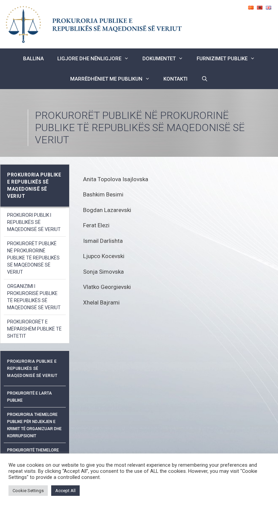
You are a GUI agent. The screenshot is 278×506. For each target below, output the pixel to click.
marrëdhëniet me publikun (106, 79)
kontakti (175, 79)
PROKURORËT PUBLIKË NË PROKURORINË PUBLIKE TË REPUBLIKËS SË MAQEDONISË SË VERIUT (33, 258)
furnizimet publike (222, 59)
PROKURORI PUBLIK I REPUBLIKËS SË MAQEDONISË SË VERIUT (34, 222)
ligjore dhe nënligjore (89, 59)
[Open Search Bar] (204, 79)
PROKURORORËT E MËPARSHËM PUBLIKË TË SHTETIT (34, 329)
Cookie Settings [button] (28, 490)
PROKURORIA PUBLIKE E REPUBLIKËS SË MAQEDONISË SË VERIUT (32, 368)
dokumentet (159, 59)
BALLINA (33, 59)
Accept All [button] (65, 490)
